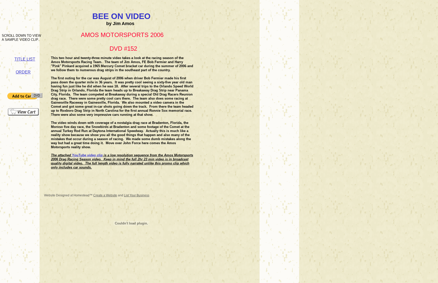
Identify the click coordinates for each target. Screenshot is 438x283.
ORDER (23, 72)
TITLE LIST (24, 59)
